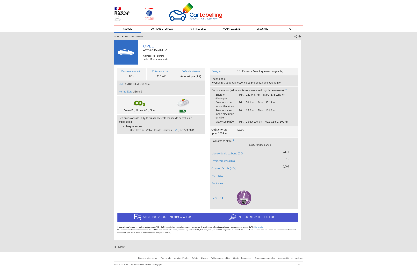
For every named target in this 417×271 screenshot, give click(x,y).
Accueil (116, 36)
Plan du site (165, 258)
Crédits (195, 258)
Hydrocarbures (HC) (223, 161)
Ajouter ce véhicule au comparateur (167, 217)
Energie (216, 71)
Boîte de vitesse (190, 71)
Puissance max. (161, 71)
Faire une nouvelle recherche (257, 217)
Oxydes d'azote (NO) (223, 168)
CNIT (121, 84)
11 (286, 89)
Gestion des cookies (242, 258)
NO (220, 175)
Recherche (126, 36)
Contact (204, 258)
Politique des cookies (220, 258)
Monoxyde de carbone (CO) (227, 153)
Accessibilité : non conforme (290, 258)
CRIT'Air (218, 197)
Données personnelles (265, 258)
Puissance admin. (131, 71)
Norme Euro (125, 91)
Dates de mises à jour (148, 258)
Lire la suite (258, 227)
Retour (121, 246)
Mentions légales (181, 258)
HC (213, 175)
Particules (217, 183)
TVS (176, 130)
